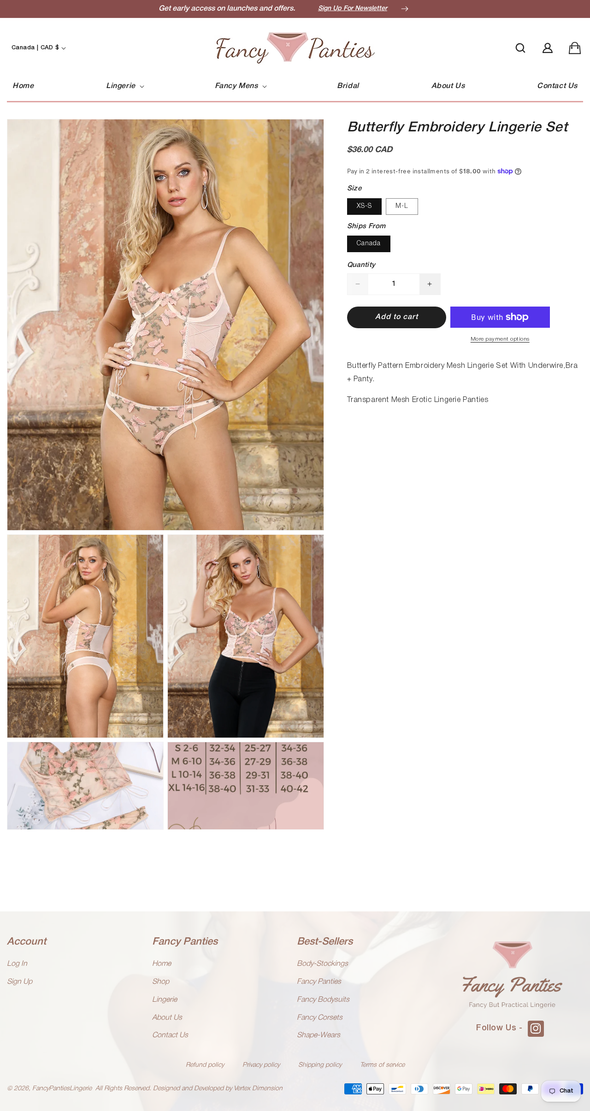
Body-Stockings (322, 964)
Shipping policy (320, 1065)
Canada (369, 244)
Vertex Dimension (258, 1089)
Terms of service (382, 1065)
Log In (17, 964)
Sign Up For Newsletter (352, 9)
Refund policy (205, 1065)
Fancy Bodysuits (323, 1000)
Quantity (361, 265)
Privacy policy (261, 1065)
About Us (167, 1018)
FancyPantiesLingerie (62, 1089)
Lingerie (164, 1000)
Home (161, 964)
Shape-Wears (318, 1035)
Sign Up (19, 982)
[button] (124, 86)
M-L (401, 206)
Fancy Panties (319, 982)
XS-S (364, 206)
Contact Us (170, 1035)
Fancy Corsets (319, 1018)
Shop (160, 982)
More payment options (500, 339)
